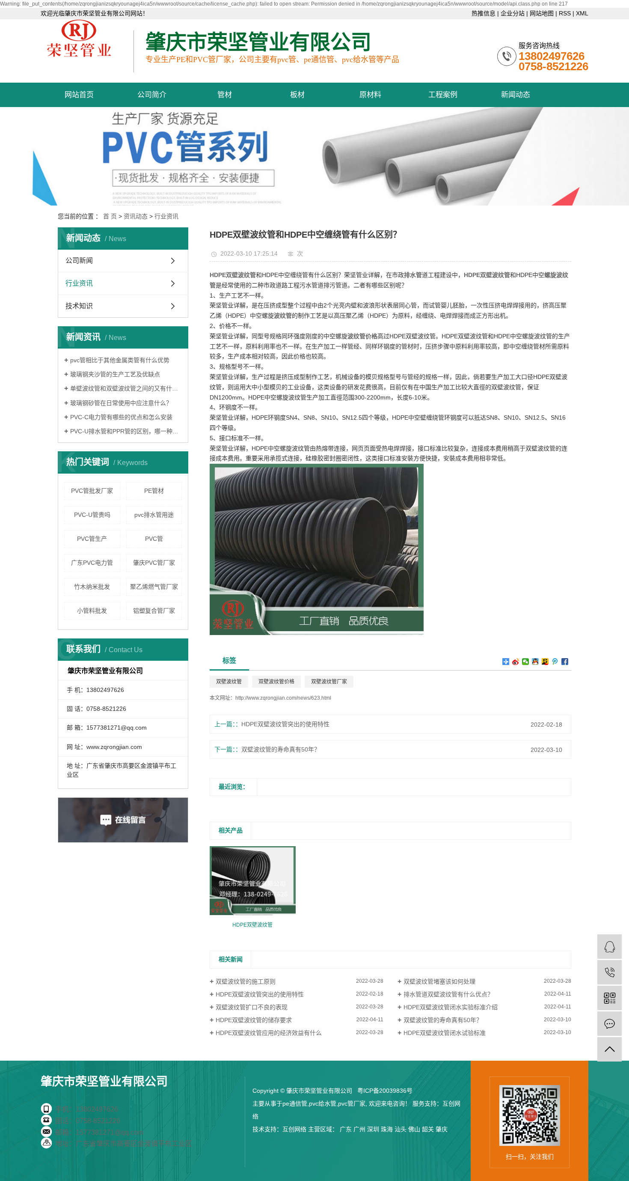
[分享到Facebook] (565, 661)
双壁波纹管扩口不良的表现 (252, 1007)
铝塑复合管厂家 (154, 610)
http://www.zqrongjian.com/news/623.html (283, 698)
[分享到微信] (525, 661)
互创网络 (294, 1129)
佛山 (414, 1129)
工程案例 (442, 95)
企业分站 (513, 13)
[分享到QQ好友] (535, 661)
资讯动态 (136, 216)
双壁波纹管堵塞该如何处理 (439, 981)
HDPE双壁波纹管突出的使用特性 (285, 724)
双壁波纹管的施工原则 (246, 981)
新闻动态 (515, 95)
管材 (224, 95)
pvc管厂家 (351, 1103)
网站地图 (542, 13)
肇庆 (442, 1129)
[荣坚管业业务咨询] (609, 946)
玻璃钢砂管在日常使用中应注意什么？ (121, 403)
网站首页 (79, 95)
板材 (297, 95)
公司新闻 (79, 260)
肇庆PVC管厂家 (154, 562)
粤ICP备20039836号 (384, 1090)
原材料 (370, 95)
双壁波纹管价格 (276, 682)
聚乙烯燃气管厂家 (154, 586)
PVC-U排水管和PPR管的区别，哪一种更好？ (126, 431)
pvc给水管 (322, 1103)
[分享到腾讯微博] (555, 661)
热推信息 (483, 13)
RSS (565, 13)
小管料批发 (92, 610)
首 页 (110, 216)
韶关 (428, 1129)
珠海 (387, 1129)
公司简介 (151, 95)
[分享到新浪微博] (515, 661)
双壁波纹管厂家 (329, 682)
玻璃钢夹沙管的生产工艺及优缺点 (115, 374)
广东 (346, 1129)
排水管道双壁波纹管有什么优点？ (448, 994)
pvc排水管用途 (154, 514)
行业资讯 (166, 216)
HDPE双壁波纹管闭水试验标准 (445, 1032)
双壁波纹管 (229, 682)
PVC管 (154, 538)
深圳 (373, 1129)
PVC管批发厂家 (92, 490)
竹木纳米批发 (92, 586)
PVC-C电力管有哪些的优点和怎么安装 (121, 417)
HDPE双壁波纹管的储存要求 (254, 1020)
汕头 (400, 1129)
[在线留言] (609, 1023)
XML (582, 13)
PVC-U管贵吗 (92, 514)
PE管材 (154, 490)
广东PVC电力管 (92, 562)
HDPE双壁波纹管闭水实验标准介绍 (451, 1007)
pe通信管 (294, 1103)
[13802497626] (609, 972)
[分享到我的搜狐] (545, 661)
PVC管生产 (92, 538)
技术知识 (79, 306)
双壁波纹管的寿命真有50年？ (280, 749)
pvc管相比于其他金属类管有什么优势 (119, 360)
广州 (359, 1129)
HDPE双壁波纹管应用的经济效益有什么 (269, 1032)
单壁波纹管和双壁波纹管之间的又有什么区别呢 (126, 388)
